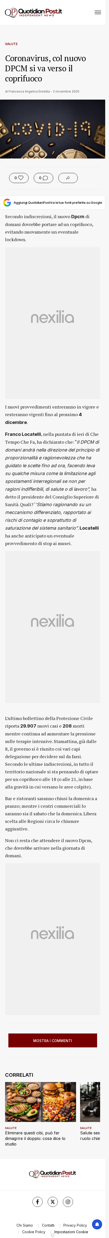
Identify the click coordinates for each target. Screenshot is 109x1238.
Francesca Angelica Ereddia (29, 91)
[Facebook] (37, 1202)
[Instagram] (68, 1202)
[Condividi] (68, 178)
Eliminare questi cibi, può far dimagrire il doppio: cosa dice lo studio (35, 1138)
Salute (11, 44)
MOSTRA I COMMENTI (52, 1041)
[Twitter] (53, 1202)
